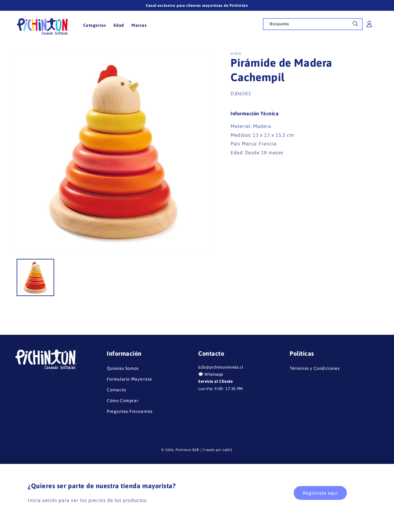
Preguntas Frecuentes (130, 411)
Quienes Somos (123, 368)
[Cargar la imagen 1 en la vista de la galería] (35, 277)
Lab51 (228, 450)
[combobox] (312, 24)
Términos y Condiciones (315, 368)
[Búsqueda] (355, 25)
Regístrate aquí (320, 493)
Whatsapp (213, 374)
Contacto (116, 389)
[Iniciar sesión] (369, 26)
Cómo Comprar (122, 400)
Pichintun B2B (187, 450)
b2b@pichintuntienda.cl (220, 367)
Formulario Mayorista (129, 379)
